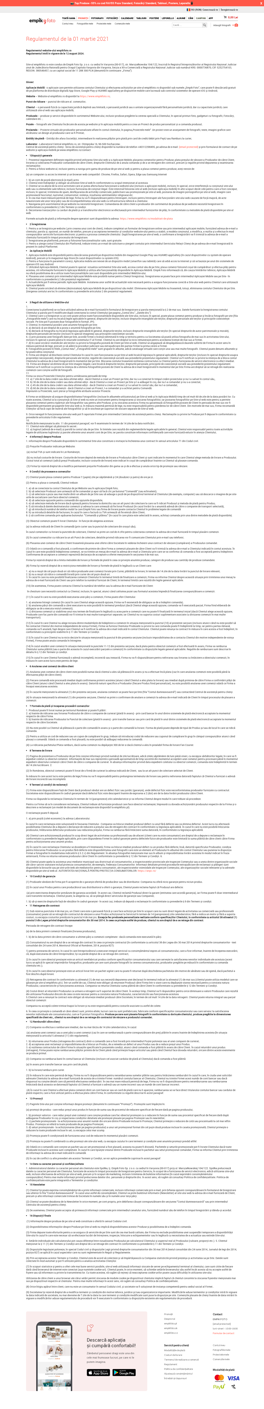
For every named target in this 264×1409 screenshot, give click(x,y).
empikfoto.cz (171, 1333)
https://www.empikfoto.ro (95, 96)
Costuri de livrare (173, 1355)
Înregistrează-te (229, 9)
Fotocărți (112, 18)
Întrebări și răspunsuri (175, 1378)
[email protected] (188, 147)
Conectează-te (210, 9)
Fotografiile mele (85, 23)
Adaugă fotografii (222, 25)
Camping (201, 18)
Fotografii (97, 18)
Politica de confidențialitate (178, 1369)
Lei (233, 17)
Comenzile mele (122, 23)
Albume (181, 18)
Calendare (127, 18)
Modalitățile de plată (174, 1350)
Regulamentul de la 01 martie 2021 (67, 38)
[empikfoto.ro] (42, 20)
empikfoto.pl (170, 1323)
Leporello (168, 18)
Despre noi (169, 1319)
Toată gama (68, 18)
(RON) (196, 9)
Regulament (170, 1364)
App (211, 18)
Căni (190, 18)
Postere (154, 18)
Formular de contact (223, 1333)
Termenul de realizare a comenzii (181, 1359)
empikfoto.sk (170, 1328)
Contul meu (67, 23)
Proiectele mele (104, 23)
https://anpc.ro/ (147, 870)
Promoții (83, 18)
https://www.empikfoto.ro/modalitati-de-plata (146, 218)
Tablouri (141, 18)
